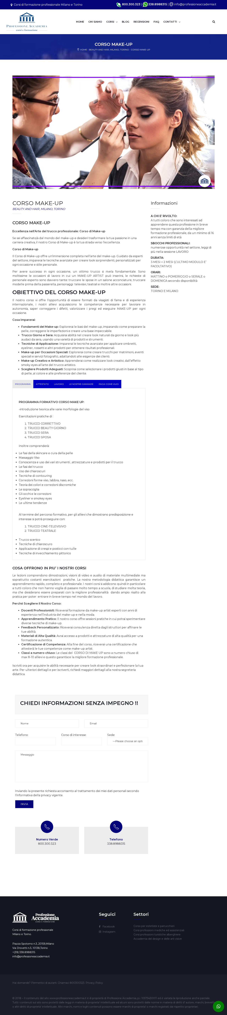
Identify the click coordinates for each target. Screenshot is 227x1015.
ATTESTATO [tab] (42, 384)
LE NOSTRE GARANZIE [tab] (81, 384)
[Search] (213, 21)
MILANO (114, 49)
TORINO (124, 49)
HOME (83, 49)
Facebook (109, 926)
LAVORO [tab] (59, 384)
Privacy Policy (94, 982)
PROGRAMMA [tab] (23, 384)
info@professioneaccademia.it (195, 4)
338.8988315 (157, 4)
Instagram (109, 931)
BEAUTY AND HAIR (99, 49)
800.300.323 (47, 843)
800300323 (77, 982)
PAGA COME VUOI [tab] (109, 384)
